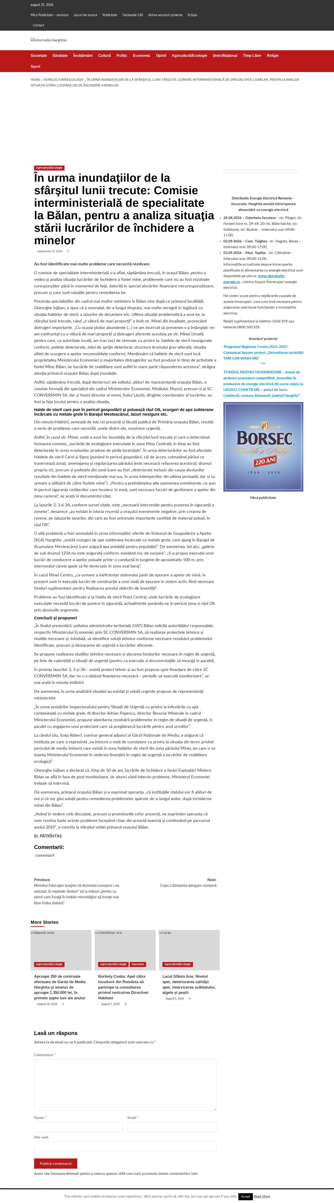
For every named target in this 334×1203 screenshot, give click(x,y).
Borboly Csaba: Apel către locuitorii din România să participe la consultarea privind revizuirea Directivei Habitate (123, 987)
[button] (300, 61)
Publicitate (109, 15)
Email (133, 1118)
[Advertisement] (167, 124)
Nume (40, 1118)
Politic (122, 56)
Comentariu (45, 1055)
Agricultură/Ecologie (189, 56)
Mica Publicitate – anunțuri (49, 15)
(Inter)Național (225, 56)
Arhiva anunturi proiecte (165, 15)
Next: (188, 883)
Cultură (104, 56)
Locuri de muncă (85, 15)
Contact (38, 25)
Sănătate (60, 56)
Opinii (161, 56)
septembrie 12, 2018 (49, 251)
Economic (141, 56)
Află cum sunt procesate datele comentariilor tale (158, 1173)
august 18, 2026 (47, 1004)
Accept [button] (245, 1196)
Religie (273, 56)
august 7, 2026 (110, 1004)
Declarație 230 (132, 15)
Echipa (192, 15)
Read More (262, 1196)
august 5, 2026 (175, 998)
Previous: (76, 891)
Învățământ (82, 56)
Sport (35, 66)
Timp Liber (252, 56)
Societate (39, 56)
